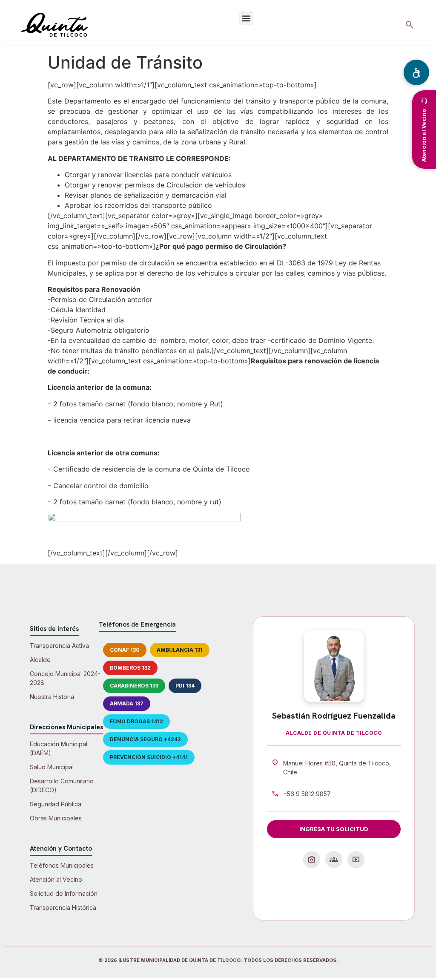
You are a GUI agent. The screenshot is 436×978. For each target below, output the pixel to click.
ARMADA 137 (126, 703)
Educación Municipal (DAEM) (58, 748)
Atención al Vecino (56, 879)
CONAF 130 (125, 650)
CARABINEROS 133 (134, 685)
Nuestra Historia (52, 696)
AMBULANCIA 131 (180, 650)
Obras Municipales (56, 818)
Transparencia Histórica (63, 907)
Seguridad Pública (55, 804)
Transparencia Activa (59, 645)
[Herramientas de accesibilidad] (416, 72)
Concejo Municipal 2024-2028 (65, 678)
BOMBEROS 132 (130, 667)
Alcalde (40, 659)
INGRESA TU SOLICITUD (333, 829)
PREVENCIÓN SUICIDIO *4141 (149, 757)
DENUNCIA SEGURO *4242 (145, 739)
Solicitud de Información (64, 893)
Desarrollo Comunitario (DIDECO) (62, 785)
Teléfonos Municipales (62, 865)
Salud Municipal (52, 767)
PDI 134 (185, 685)
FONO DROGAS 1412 (136, 721)
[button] (246, 18)
